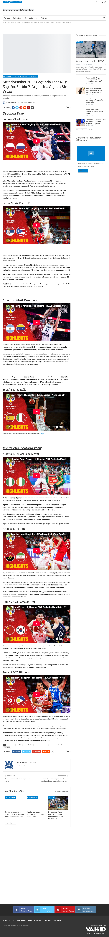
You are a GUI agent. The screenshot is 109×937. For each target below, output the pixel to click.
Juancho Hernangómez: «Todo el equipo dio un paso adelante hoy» (54, 780)
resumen (37, 745)
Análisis (44, 18)
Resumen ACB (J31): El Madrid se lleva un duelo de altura (95, 111)
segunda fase (45, 745)
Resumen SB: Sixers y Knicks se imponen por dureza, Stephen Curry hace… (96, 121)
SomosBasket (61, 745)
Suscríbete (57, 920)
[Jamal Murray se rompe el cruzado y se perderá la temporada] (80, 101)
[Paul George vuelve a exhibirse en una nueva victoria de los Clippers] (80, 91)
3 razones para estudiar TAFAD (90, 61)
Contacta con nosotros (24, 920)
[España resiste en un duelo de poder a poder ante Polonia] (37, 803)
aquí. (42, 434)
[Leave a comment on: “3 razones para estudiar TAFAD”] (105, 64)
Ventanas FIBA (10, 797)
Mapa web (37, 920)
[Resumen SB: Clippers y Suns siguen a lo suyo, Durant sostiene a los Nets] (80, 80)
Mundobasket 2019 (9, 76)
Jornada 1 (18, 745)
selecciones (52, 745)
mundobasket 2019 (28, 745)
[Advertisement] (81, 9)
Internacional (22, 76)
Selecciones (33, 76)
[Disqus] (36, 866)
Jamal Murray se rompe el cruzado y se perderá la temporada (95, 101)
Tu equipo (17, 18)
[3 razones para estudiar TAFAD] (91, 49)
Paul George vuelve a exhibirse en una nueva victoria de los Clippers (94, 90)
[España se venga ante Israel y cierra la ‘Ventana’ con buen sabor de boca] (15, 803)
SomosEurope (31, 18)
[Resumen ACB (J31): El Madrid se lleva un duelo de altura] (80, 111)
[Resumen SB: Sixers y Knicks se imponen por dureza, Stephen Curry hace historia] (80, 122)
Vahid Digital (102, 925)
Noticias (52, 797)
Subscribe (83, 171)
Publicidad (47, 920)
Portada (7, 18)
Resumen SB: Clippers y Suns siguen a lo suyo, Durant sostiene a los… (94, 80)
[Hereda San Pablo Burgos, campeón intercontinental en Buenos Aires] (58, 803)
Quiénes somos (8, 920)
